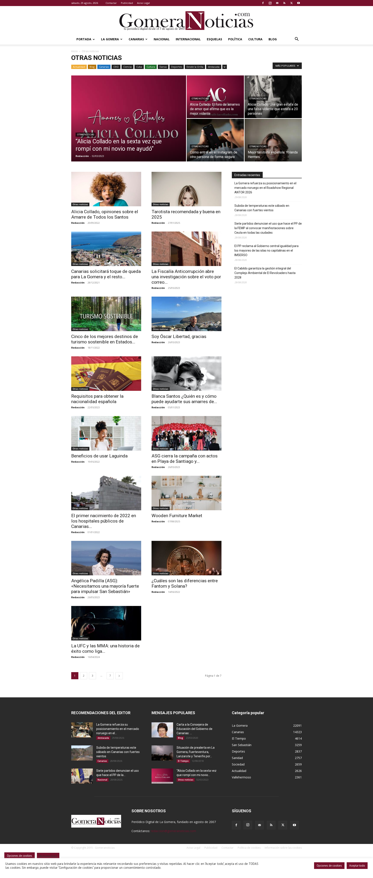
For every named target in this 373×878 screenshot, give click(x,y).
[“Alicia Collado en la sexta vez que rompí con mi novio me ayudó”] (128, 125)
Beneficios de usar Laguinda (99, 456)
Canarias (136, 39)
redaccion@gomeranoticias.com (173, 831)
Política (235, 39)
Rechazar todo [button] (48, 856)
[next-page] (119, 675)
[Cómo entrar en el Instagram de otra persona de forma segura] (215, 140)
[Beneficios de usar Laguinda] (106, 433)
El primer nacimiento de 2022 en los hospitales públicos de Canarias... (103, 521)
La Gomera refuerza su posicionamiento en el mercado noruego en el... (117, 729)
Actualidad (79, 66)
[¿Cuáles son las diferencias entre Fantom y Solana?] (186, 558)
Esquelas (214, 39)
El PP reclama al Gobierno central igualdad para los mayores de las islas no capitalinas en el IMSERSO (266, 250)
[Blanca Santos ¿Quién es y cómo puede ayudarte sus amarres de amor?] (186, 373)
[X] (291, 3)
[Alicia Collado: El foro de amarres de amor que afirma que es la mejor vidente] (215, 96)
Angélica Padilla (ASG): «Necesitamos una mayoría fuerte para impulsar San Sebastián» (105, 586)
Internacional (188, 39)
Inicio (74, 51)
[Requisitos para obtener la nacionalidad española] (106, 373)
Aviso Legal (143, 3)
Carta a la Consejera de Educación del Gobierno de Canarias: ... (194, 729)
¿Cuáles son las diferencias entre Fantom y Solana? (185, 583)
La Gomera (110, 39)
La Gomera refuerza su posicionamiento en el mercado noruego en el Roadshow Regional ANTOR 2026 (265, 188)
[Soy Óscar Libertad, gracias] (186, 314)
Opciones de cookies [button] (329, 865)
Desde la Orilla (194, 66)
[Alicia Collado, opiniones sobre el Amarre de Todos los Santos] (106, 189)
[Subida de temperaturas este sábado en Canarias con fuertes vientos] (82, 753)
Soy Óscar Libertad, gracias (179, 336)
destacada (214, 66)
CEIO (116, 66)
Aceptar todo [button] (357, 865)
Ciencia (127, 66)
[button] (296, 40)
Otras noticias (85, 134)
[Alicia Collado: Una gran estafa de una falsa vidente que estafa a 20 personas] (273, 96)
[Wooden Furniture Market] (186, 493)
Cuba (139, 66)
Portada (83, 39)
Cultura (255, 39)
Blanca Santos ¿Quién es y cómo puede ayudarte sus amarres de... (184, 399)
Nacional (162, 39)
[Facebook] (263, 3)
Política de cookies (249, 848)
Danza (163, 66)
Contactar (111, 3)
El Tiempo (183, 760)
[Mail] (277, 3)
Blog (273, 39)
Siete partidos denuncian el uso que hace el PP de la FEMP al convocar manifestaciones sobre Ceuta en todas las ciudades (268, 228)
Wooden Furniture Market (177, 515)
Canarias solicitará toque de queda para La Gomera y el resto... (106, 274)
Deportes (176, 66)
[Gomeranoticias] (186, 20)
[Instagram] (270, 3)
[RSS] (284, 3)
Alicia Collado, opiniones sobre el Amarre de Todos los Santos (104, 214)
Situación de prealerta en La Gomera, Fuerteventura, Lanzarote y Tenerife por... (196, 752)
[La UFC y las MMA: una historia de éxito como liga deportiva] (106, 623)
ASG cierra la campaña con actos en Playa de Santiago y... (185, 458)
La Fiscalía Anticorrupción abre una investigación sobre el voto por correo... (186, 277)
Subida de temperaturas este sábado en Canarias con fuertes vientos (261, 208)
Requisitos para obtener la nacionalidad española (97, 399)
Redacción (82, 156)
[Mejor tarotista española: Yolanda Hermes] (273, 140)
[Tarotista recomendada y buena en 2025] (186, 189)
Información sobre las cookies (283, 848)
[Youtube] (298, 3)
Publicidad (127, 3)
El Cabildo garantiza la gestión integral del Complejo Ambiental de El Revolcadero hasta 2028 (265, 273)
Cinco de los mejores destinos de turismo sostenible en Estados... (104, 339)
